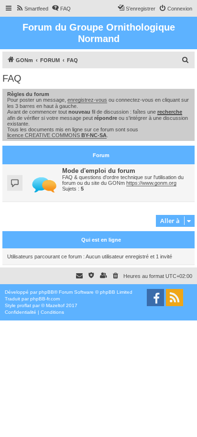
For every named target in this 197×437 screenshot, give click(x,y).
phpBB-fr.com (45, 298)
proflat (24, 305)
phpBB (46, 292)
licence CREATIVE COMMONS (57, 135)
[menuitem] (32, 8)
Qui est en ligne (101, 240)
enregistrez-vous (87, 100)
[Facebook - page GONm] (155, 297)
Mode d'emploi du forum (98, 170)
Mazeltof (55, 305)
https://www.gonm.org (151, 183)
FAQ (12, 78)
